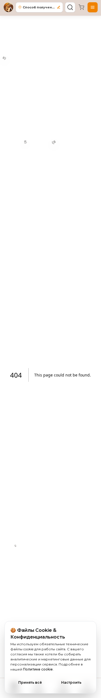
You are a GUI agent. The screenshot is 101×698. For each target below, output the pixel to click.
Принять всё (30, 682)
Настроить (71, 682)
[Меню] (93, 7)
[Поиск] (70, 7)
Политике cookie (38, 669)
